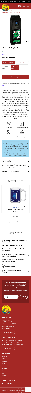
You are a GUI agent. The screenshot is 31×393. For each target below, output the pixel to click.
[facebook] (3, 384)
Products (4, 356)
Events (4, 373)
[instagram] (5, 383)
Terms (8, 390)
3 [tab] (16, 216)
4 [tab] (17, 216)
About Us (4, 368)
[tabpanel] (15, 30)
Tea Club (4, 361)
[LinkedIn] (8, 384)
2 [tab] (28, 41)
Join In (24, 296)
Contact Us (5, 371)
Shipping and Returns (24, 390)
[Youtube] (11, 384)
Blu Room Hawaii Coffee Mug (15, 206)
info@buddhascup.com (8, 326)
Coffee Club (5, 358)
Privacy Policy (14, 390)
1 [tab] (26, 41)
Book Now (8, 348)
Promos (4, 366)
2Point (15, 392)
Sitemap (4, 390)
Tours (3, 363)
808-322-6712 (6, 328)
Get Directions (8, 332)
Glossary (4, 375)
